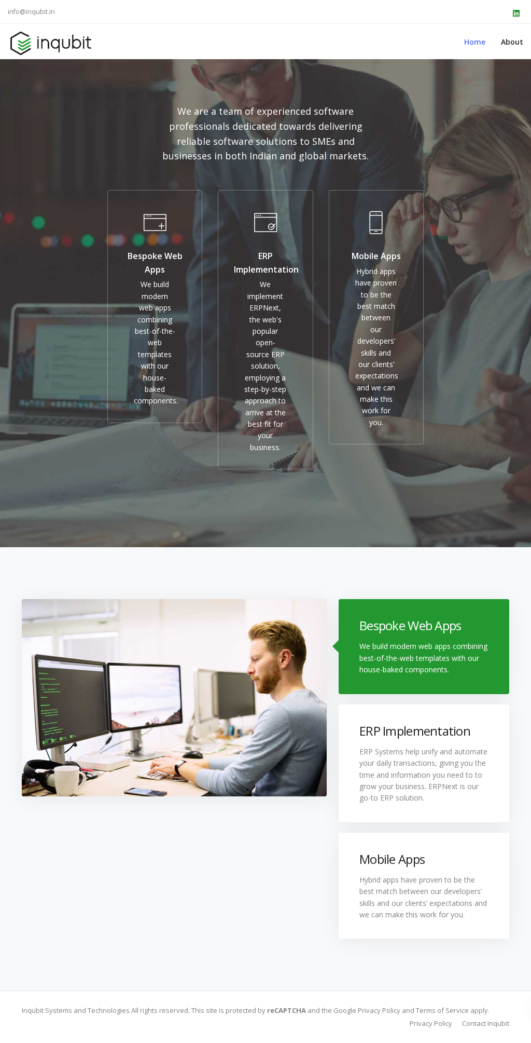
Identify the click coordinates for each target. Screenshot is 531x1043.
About (512, 42)
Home (474, 42)
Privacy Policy (431, 1023)
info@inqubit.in (31, 11)
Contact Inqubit (485, 1023)
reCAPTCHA (286, 1010)
